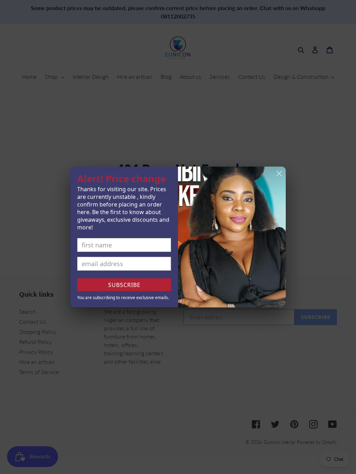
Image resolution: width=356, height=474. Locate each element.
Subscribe (124, 285)
